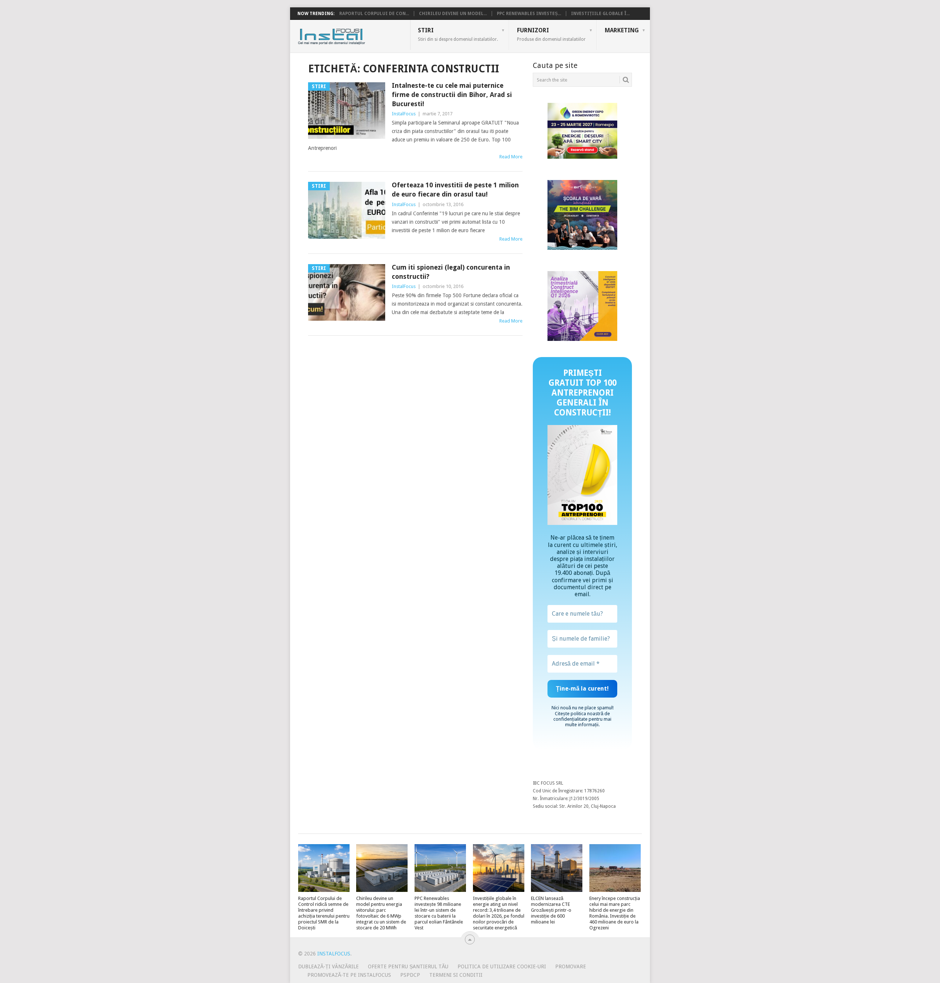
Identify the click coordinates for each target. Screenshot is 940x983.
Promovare (570, 966)
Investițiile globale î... (600, 13)
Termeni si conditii (455, 975)
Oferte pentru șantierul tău (408, 966)
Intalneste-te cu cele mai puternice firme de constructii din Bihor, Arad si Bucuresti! (452, 95)
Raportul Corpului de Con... (374, 13)
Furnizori (551, 34)
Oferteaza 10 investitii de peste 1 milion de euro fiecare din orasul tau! (455, 189)
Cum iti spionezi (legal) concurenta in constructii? (451, 271)
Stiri (458, 34)
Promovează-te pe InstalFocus (349, 975)
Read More (511, 156)
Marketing (622, 30)
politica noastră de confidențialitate (581, 716)
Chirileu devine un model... (453, 13)
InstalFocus (347, 35)
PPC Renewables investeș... (529, 13)
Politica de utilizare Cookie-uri (502, 966)
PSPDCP (410, 975)
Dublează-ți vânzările (328, 966)
